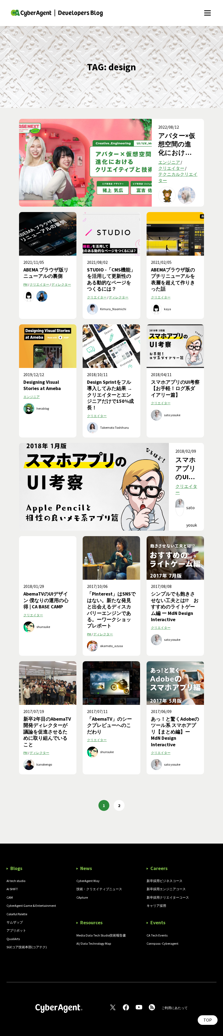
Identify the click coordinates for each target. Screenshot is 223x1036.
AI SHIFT (12, 889)
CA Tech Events (157, 935)
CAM (10, 897)
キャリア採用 (156, 906)
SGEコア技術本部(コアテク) (27, 947)
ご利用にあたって (175, 1008)
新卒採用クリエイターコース (168, 897)
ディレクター (61, 284)
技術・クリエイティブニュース (99, 889)
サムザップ (15, 922)
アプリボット (16, 930)
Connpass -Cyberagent (162, 943)
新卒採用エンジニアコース (166, 889)
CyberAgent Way (88, 881)
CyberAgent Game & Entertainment (31, 906)
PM (25, 284)
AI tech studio (16, 881)
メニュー (207, 10)
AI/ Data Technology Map (93, 943)
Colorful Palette (17, 914)
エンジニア (169, 162)
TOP (207, 1020)
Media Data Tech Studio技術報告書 (101, 935)
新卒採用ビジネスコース (164, 881)
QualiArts (13, 939)
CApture (82, 897)
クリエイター (171, 168)
